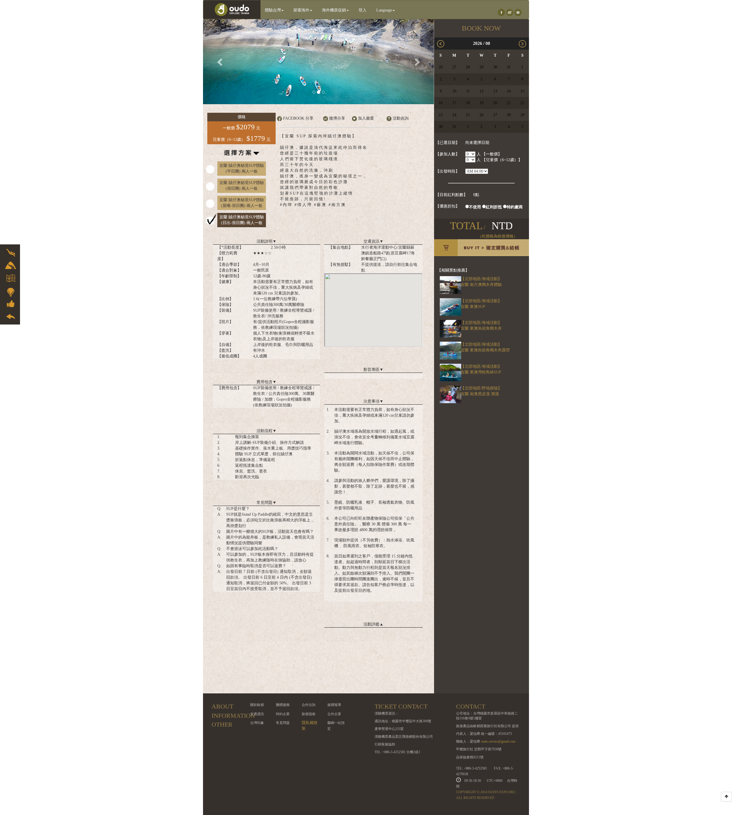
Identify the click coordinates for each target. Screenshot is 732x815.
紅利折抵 (494, 207)
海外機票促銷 (334, 10)
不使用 (475, 207)
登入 (363, 10)
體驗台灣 (273, 10)
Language (384, 10)
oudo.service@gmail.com (498, 741)
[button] (220, 61)
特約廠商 (515, 207)
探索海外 (301, 10)
